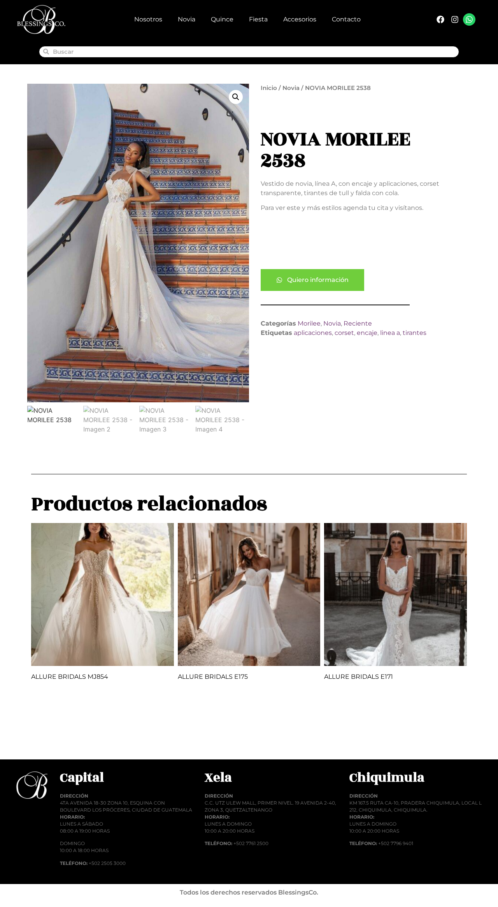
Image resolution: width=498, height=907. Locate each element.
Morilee (309, 323)
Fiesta (258, 19)
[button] (236, 97)
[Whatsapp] (469, 19)
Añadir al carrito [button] (65, 740)
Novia (186, 19)
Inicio (269, 88)
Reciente (358, 323)
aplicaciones (313, 332)
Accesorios (299, 19)
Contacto (346, 19)
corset (344, 332)
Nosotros (148, 19)
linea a (390, 332)
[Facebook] (440, 19)
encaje (367, 332)
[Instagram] (455, 19)
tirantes (414, 332)
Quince (222, 19)
